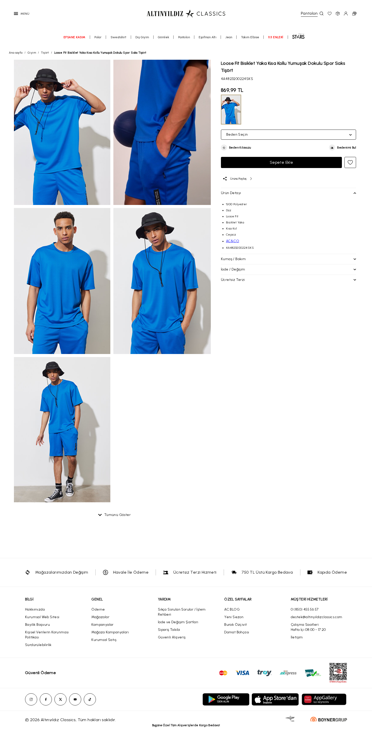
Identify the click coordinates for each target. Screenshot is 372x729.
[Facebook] (46, 699)
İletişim (297, 637)
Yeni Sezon (233, 617)
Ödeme (98, 609)
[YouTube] (75, 699)
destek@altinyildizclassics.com (316, 617)
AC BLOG (232, 609)
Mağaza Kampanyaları (110, 632)
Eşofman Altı (207, 37)
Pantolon (184, 37)
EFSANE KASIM (75, 37)
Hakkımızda (35, 609)
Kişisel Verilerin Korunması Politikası (47, 634)
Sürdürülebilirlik (38, 645)
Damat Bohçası (236, 632)
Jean (228, 37)
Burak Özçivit (235, 624)
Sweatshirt (119, 37)
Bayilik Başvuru (37, 624)
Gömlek (163, 37)
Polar (97, 37)
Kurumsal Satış (103, 640)
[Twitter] (60, 699)
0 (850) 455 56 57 (305, 609)
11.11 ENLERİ (275, 37)
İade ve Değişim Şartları (178, 622)
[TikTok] (90, 699)
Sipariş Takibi (169, 630)
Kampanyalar (102, 624)
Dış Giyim (142, 37)
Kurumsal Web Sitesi (42, 617)
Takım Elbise (250, 37)
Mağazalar (100, 617)
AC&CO (232, 241)
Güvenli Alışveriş (172, 637)
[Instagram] (31, 699)
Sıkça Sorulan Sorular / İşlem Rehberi (182, 612)
